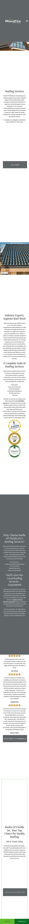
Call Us (7, 921)
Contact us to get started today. (15, 892)
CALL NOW (15, 164)
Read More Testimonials (15, 738)
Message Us (22, 921)
